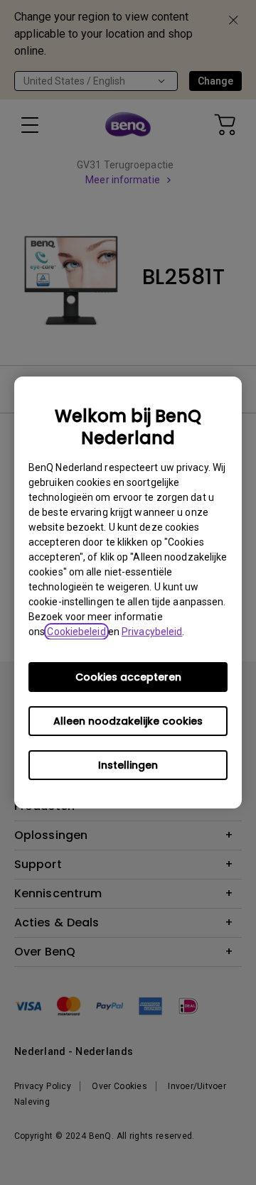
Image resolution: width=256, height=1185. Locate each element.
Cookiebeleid (76, 631)
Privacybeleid (152, 631)
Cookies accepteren (128, 677)
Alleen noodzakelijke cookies (128, 721)
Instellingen (128, 765)
